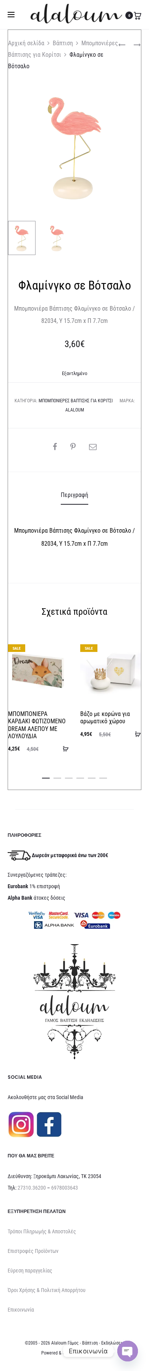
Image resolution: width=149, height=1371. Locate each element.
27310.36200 (32, 1188)
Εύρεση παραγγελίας (30, 1270)
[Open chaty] (127, 1351)
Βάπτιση (63, 43)
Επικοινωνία (21, 1310)
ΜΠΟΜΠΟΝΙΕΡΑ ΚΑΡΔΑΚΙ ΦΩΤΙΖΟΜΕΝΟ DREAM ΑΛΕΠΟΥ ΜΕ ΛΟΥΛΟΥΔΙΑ (37, 725)
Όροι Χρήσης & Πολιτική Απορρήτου (47, 1290)
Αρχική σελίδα (26, 43)
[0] (137, 15)
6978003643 (64, 1188)
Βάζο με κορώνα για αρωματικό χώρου (105, 717)
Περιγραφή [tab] (74, 495)
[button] (46, 776)
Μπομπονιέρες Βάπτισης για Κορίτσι (76, 400)
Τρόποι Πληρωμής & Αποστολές (42, 1231)
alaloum (74, 410)
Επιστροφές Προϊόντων (33, 1251)
